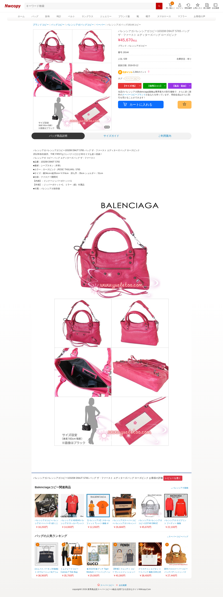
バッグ (35, 16)
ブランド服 (124, 16)
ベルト (71, 16)
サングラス (87, 16)
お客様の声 (199, 16)
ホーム (21, 16)
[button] (107, 79)
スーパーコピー (107, 585)
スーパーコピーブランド (134, 94)
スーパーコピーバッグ (178, 536)
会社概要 (123, 585)
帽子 (148, 16)
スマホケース (164, 16)
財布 (47, 16)
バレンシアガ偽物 (180, 488)
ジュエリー (106, 16)
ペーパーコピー (132, 78)
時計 (59, 16)
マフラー (182, 16)
